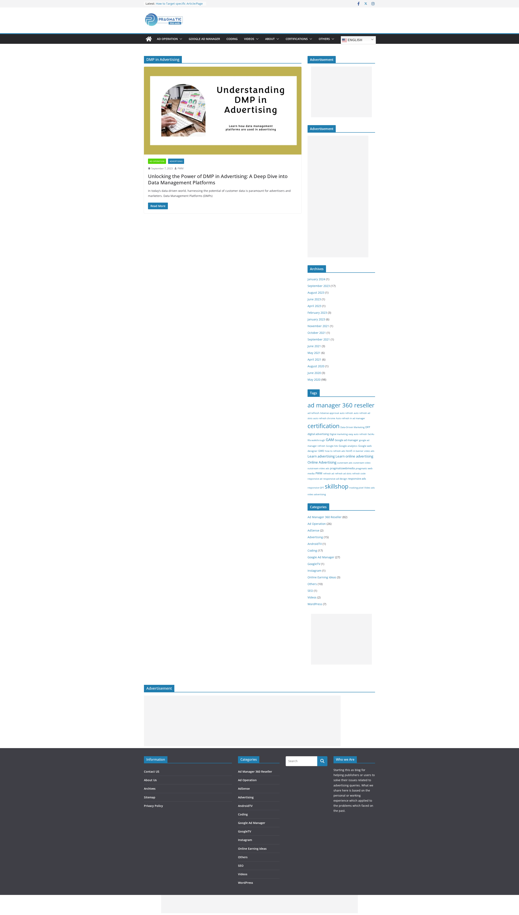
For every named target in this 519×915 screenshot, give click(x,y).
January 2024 (316, 279)
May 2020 (314, 379)
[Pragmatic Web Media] (149, 39)
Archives (149, 788)
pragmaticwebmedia (342, 468)
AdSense (313, 530)
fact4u (371, 434)
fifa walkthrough (316, 440)
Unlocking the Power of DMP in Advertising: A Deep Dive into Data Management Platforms (218, 179)
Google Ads (332, 446)
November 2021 (318, 326)
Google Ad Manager (204, 39)
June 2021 (314, 346)
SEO (310, 591)
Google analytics (348, 446)
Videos (249, 39)
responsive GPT (316, 487)
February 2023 (317, 313)
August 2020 (316, 366)
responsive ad (315, 478)
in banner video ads (363, 451)
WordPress (315, 604)
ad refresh (313, 413)
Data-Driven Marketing (352, 427)
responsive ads (357, 478)
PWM (180, 168)
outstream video (362, 462)
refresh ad (328, 473)
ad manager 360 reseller (341, 405)
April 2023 (314, 306)
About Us (150, 780)
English (354, 40)
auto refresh (346, 413)
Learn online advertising (354, 456)
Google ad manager (346, 440)
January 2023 (316, 319)
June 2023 (314, 299)
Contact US (151, 771)
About (270, 39)
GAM (330, 439)
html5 (349, 451)
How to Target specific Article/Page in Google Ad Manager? (179, 6)
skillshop (337, 486)
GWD (321, 451)
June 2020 (314, 373)
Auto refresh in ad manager (350, 418)
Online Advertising (322, 462)
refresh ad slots (343, 473)
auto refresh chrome (324, 418)
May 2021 (314, 353)
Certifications (297, 39)
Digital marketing (339, 434)
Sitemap (149, 797)
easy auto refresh (358, 434)
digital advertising (318, 434)
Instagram (314, 570)
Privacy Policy (153, 806)
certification (324, 426)
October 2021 (317, 333)
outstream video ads (318, 468)
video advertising (317, 494)
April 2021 (314, 359)
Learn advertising (321, 456)
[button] (180, 39)
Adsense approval (329, 413)
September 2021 (319, 339)
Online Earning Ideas (322, 577)
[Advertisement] (341, 92)
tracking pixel (356, 487)
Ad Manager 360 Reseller (325, 517)
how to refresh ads (335, 451)
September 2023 (319, 286)
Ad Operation (167, 39)
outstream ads (344, 462)
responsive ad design (335, 478)
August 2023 (316, 292)
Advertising (176, 161)
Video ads (369, 487)
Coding (232, 39)
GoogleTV (314, 564)
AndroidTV (315, 544)
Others (324, 39)
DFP (367, 427)
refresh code (359, 473)
